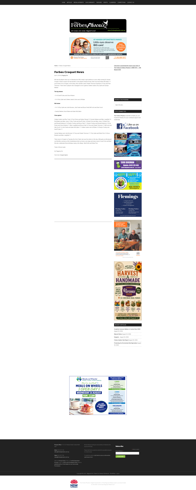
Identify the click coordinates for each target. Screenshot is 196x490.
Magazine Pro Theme (92, 469)
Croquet (62, 155)
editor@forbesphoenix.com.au (61, 447)
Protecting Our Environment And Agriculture (125, 338)
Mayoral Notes (118, 329)
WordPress (112, 469)
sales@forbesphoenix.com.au (61, 452)
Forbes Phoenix (98, 25)
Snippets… (117, 332)
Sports (66, 155)
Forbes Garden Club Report (121, 335)
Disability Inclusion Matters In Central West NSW (127, 324)
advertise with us (58, 459)
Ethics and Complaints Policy (70, 458)
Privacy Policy (62, 456)
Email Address (119, 446)
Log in (117, 469)
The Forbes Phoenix (119, 115)
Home (56, 65)
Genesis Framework (104, 469)
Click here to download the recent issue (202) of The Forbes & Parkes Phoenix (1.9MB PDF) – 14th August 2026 (127, 67)
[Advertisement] (83, 172)
